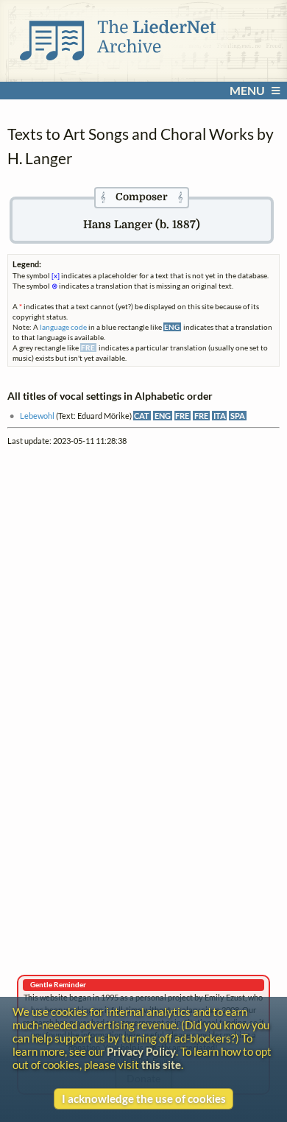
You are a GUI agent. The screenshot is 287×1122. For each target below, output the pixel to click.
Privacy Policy (141, 1051)
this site (161, 1064)
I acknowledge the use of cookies (144, 1098)
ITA (219, 415)
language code (63, 326)
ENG (163, 415)
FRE (182, 415)
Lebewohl (37, 415)
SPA (237, 415)
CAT (141, 415)
